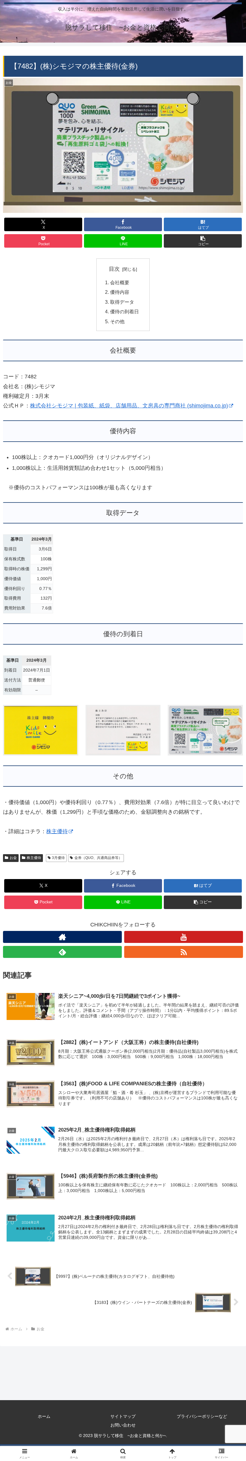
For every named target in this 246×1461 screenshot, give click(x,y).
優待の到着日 (124, 311)
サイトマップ (123, 1416)
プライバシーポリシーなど (202, 1416)
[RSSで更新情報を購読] (183, 952)
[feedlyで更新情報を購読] (62, 952)
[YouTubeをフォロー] (183, 937)
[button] (203, 241)
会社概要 (119, 282)
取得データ (122, 302)
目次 (114, 269)
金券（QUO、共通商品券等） (98, 858)
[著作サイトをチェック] (62, 937)
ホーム (44, 1416)
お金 (13, 858)
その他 (117, 321)
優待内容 (119, 292)
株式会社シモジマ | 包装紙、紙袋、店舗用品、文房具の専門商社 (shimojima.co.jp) (129, 406)
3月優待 (58, 858)
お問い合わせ (123, 1425)
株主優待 (57, 831)
